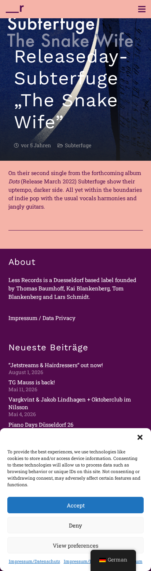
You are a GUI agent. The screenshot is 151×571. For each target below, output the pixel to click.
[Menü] (142, 9)
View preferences (75, 545)
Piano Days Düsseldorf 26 (40, 424)
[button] (140, 437)
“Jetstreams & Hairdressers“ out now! (55, 365)
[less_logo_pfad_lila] (14, 9)
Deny (75, 525)
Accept (76, 505)
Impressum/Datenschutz (34, 561)
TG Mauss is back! (31, 382)
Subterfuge (78, 145)
